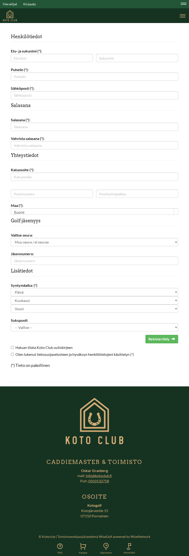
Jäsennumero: (22, 254)
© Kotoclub (47, 537)
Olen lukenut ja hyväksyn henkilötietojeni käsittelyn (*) (74, 354)
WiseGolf (105, 537)
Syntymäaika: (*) (24, 285)
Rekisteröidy (159, 339)
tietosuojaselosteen (52, 354)
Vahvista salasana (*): (27, 138)
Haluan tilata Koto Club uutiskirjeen (44, 347)
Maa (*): (17, 205)
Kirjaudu (29, 4)
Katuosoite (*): (22, 170)
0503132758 (98, 481)
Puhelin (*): (20, 69)
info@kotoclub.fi (99, 475)
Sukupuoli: (19, 320)
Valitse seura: (22, 235)
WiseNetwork (140, 537)
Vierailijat (10, 4)
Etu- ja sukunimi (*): (26, 51)
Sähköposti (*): (22, 88)
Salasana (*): (20, 120)
